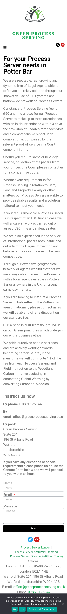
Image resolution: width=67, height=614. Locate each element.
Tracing (58, 556)
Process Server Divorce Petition (31, 556)
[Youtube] (37, 539)
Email (8, 495)
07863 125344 (39, 592)
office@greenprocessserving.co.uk (39, 587)
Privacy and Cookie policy (42, 609)
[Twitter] (30, 539)
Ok (14, 609)
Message (10, 506)
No (22, 609)
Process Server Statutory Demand (36, 552)
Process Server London (36, 547)
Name (7, 483)
